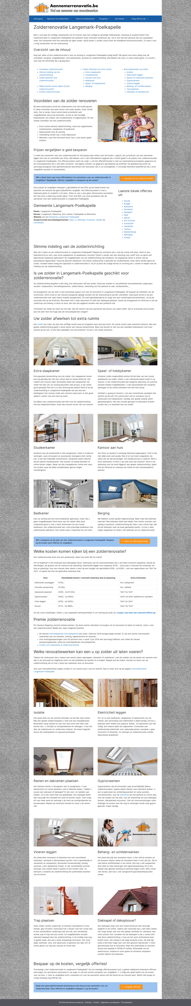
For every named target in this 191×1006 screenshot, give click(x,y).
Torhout (127, 229)
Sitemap (88, 1002)
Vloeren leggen (133, 83)
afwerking (124, 795)
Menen (127, 218)
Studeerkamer (91, 75)
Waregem (128, 212)
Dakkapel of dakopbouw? (138, 92)
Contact (96, 1002)
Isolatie (130, 72)
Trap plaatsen (133, 89)
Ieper (72, 220)
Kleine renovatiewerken (85, 19)
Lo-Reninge (80, 220)
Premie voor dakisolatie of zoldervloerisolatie (59, 645)
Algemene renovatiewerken (58, 19)
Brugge (127, 204)
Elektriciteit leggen (135, 75)
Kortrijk (127, 201)
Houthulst (90, 220)
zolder (40, 324)
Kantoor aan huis (92, 78)
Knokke (127, 237)
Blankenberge (130, 232)
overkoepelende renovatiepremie (63, 634)
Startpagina (38, 19)
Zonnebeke (39, 222)
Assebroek (128, 223)
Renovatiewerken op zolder (136, 69)
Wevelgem (128, 235)
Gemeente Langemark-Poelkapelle (64, 217)
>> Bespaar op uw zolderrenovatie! (137, 178)
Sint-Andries (129, 220)
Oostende (128, 209)
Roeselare (128, 206)
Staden (99, 220)
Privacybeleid (126, 1002)
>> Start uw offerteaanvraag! (135, 541)
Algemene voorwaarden (110, 1002)
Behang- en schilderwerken (139, 86)
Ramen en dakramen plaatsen (140, 78)
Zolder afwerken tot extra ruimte (97, 69)
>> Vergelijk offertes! (131, 987)
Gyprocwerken (133, 80)
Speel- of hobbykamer (95, 83)
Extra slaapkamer (93, 72)
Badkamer (90, 80)
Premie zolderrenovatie (49, 92)
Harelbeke (128, 226)
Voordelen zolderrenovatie (51, 69)
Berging (88, 86)
